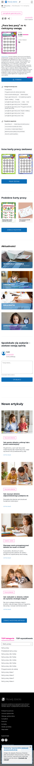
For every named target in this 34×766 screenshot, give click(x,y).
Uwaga (17, 99)
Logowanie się (31, 2)
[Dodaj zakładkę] (9, 18)
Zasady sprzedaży (6, 726)
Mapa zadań (4, 729)
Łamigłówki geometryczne (12, 13)
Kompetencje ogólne (25, 97)
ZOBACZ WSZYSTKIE (14, 230)
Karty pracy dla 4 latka (8, 660)
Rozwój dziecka (9, 592)
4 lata (23, 102)
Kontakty (4, 724)
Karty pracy (5, 648)
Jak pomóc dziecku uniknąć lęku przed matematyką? (16, 443)
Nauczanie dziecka (10, 438)
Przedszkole (8, 89)
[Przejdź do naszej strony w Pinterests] (6, 740)
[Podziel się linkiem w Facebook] (3, 18)
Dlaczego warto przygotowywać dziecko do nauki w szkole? (16, 546)
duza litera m (8, 124)
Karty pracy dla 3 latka (8, 657)
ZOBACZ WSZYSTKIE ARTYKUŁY (14, 620)
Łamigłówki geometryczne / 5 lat (14, 115)
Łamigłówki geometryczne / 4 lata (14, 113)
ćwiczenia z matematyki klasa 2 (14, 129)
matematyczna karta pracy (21, 124)
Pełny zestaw (14, 181)
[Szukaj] (19, 2)
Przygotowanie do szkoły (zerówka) (15, 92)
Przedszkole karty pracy (9, 651)
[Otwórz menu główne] (2, 2)
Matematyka (24, 94)
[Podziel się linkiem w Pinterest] (5, 18)
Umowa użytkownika (7, 713)
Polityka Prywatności (7, 711)
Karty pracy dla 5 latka (8, 663)
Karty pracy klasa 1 (7, 672)
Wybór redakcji (9, 99)
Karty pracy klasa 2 (7, 675)
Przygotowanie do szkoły (9, 669)
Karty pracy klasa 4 (7, 681)
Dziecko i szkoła (9, 541)
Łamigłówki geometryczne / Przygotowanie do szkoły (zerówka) (18, 107)
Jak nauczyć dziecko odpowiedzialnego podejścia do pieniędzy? (15, 495)
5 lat (28, 102)
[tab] (8, 639)
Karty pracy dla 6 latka (8, 666)
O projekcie (4, 719)
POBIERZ (18, 80)
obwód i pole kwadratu (11, 134)
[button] (2, 164)
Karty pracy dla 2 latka (8, 654)
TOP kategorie (7, 638)
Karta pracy (4, 56)
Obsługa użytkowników (8, 716)
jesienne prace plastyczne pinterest (15, 131)
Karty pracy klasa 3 (7, 678)
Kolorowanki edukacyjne (12, 94)
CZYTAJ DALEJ (7, 455)
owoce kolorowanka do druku (13, 126)
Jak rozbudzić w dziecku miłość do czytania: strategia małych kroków (16, 598)
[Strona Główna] (11, 2)
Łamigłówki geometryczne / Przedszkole (16, 104)
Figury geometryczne (11, 97)
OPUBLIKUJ (17, 379)
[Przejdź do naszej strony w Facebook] (2, 740)
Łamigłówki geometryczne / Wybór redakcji (17, 110)
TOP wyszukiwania (24, 638)
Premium (4, 721)
